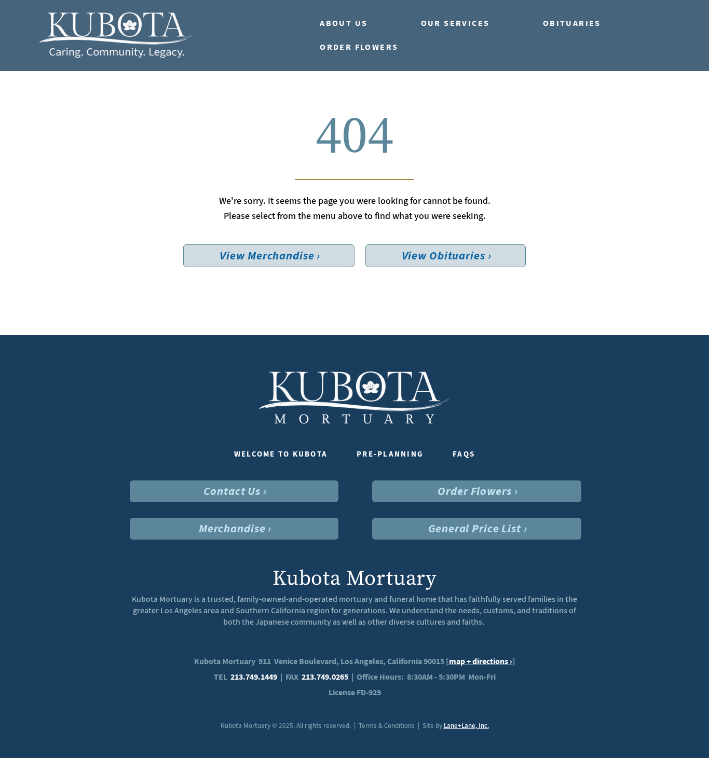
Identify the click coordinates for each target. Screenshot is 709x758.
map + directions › (480, 661)
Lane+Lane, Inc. (466, 725)
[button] (360, 23)
